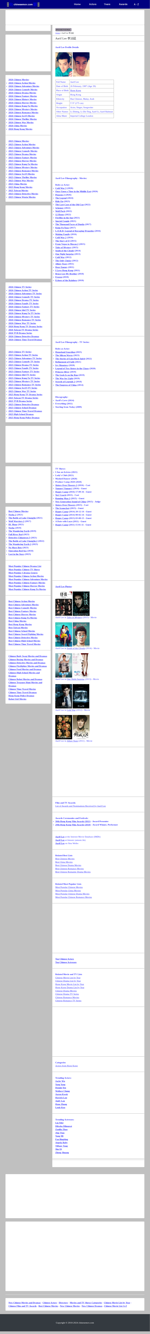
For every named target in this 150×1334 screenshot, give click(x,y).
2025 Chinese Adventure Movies (23, 147)
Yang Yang (60, 1084)
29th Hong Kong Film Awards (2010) (73, 825)
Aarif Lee (60, 837)
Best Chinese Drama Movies (68, 865)
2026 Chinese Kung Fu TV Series (24, 313)
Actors (57, 33)
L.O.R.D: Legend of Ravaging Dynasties (74, 231)
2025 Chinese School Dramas (22, 408)
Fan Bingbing (61, 1139)
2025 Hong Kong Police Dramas (24, 417)
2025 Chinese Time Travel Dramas (25, 411)
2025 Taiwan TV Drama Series (23, 398)
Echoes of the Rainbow (66, 280)
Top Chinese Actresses (66, 962)
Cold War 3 (60, 188)
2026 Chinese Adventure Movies (23, 86)
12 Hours (59, 214)
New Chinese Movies (70, 1306)
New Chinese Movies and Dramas (24, 1303)
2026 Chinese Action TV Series (23, 290)
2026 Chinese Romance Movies (23, 112)
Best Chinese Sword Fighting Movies (25, 634)
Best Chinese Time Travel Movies (24, 644)
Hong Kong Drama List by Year (69, 987)
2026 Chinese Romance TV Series (24, 320)
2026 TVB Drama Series (20, 333)
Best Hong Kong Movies (20, 624)
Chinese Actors (50, 1303)
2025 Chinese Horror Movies (22, 161)
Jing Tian (59, 1133)
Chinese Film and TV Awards (22, 1306)
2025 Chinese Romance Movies (23, 171)
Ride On (59, 201)
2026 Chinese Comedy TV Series (24, 297)
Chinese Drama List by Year (68, 981)
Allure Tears (61, 264)
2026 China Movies (17, 126)
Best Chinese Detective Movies (23, 637)
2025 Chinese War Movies (21, 180)
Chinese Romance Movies (67, 997)
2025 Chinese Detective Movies (23, 194)
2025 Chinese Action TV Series (23, 355)
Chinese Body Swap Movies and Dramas (27, 656)
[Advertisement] (75, 17)
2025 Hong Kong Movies (20, 187)
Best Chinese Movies (64, 859)
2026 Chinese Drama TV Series (23, 300)
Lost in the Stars (16, 554)
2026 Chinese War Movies (21, 122)
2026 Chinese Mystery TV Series (24, 317)
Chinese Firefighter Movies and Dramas (27, 666)
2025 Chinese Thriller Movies (22, 177)
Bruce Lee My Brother (66, 274)
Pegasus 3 (60, 195)
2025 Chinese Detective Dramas (23, 404)
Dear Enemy (61, 267)
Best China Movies (64, 862)
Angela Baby (61, 1142)
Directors (63, 1303)
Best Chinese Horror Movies (22, 614)
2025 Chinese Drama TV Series (23, 365)
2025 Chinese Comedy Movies (22, 151)
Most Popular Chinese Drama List (24, 566)
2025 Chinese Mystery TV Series (24, 381)
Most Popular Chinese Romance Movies (73, 897)
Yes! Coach (60, 495)
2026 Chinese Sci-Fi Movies (21, 116)
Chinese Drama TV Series (67, 994)
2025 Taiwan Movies (18, 190)
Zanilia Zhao (61, 1129)
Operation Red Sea (17, 551)
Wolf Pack (60, 211)
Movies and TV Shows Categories (86, 1303)
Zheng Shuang (62, 1152)
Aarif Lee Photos (63, 586)
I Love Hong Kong (64, 270)
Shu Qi (58, 1149)
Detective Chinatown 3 (19, 537)
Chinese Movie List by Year (67, 978)
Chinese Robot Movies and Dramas (25, 679)
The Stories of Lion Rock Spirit (70, 358)
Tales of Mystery (63, 247)
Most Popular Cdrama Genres (23, 573)
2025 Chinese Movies (18, 141)
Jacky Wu (60, 1081)
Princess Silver (62, 372)
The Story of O (62, 241)
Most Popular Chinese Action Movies (26, 576)
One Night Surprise (64, 254)
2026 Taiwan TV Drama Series (23, 330)
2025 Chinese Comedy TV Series (24, 361)
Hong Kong (75, 90)
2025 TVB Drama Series (20, 401)
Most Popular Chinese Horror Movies (26, 586)
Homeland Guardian (65, 352)
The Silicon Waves (64, 355)
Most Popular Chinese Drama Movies (72, 894)
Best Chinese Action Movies (21, 601)
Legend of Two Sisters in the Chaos (72, 368)
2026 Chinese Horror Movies (22, 103)
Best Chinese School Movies (21, 631)
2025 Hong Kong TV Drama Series (25, 394)
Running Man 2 (62, 498)
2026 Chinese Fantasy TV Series (23, 307)
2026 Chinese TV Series (19, 287)
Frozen (58, 277)
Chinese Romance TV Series (68, 1000)
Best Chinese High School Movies (24, 641)
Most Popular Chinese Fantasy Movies (26, 583)
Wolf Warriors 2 (16, 521)
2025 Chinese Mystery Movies (22, 167)
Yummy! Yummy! (63, 488)
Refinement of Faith (64, 362)
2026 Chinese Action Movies (21, 83)
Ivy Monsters (61, 365)
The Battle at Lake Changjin (22, 518)
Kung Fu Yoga (62, 228)
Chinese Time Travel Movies (22, 689)
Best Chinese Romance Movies (69, 868)
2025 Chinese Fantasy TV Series (23, 371)
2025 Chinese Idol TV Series (22, 375)
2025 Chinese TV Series (19, 352)
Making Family (62, 234)
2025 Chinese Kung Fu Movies (23, 164)
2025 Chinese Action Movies (21, 144)
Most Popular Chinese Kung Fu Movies (27, 589)
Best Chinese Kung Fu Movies (22, 618)
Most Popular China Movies (68, 890)
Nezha (11, 528)
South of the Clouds (64, 251)
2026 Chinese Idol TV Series (22, 310)
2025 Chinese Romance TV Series (24, 385)
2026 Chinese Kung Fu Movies (23, 106)
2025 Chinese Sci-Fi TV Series (22, 388)
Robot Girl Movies (17, 699)
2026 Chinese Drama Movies (22, 93)
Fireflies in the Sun (64, 218)
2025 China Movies (17, 184)
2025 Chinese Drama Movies (22, 154)
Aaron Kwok (61, 1094)
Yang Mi (59, 1136)
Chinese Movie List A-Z (115, 1306)
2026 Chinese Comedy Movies (22, 89)
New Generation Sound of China (70, 501)
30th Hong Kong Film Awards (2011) (73, 821)
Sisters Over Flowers (65, 505)
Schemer (59, 208)
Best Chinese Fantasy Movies (22, 611)
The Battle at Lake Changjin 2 (22, 541)
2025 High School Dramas (21, 414)
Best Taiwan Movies (18, 627)
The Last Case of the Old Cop (69, 204)
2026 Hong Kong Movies (20, 129)
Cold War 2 (60, 237)
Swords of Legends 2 (65, 381)
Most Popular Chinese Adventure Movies (28, 579)
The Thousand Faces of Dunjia (69, 224)
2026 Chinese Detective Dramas (23, 336)
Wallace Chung (62, 1091)
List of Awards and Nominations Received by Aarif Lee (80, 806)
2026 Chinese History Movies (22, 99)
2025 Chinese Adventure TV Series (25, 358)
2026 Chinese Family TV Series (23, 303)
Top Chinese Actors (64, 959)
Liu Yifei (59, 1123)
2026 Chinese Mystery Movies (22, 109)
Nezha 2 (12, 514)
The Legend (61, 198)
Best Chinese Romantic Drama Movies (73, 872)
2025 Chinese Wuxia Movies (22, 197)
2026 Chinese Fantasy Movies (22, 96)
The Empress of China (66, 385)
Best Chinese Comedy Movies (22, 608)
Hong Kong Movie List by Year (69, 984)
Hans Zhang (61, 1104)
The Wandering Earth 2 (19, 544)
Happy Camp (61, 492)
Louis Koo (60, 1107)
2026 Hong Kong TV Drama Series (25, 326)
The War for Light (64, 378)
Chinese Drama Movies (66, 991)
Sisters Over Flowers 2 (66, 485)
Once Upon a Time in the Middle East (73, 191)
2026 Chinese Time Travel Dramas (25, 339)
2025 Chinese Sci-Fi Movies (21, 174)
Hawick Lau (61, 1097)
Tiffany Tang (61, 1146)
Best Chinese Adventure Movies (23, 604)
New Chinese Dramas (92, 1306)
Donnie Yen (60, 1088)
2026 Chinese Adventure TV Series (25, 293)
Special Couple (62, 221)
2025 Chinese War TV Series (22, 391)
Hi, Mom (12, 524)
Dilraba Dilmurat (63, 1126)
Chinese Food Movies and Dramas (24, 669)
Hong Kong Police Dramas (21, 696)
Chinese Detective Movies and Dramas (26, 663)
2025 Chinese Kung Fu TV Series (24, 378)
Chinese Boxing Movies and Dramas (25, 659)
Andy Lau (60, 1101)
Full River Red (15, 534)
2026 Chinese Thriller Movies (22, 119)
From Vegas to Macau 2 (66, 244)
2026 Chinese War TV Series (22, 323)
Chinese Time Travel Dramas (22, 692)
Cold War (60, 257)
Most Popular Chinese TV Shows (24, 569)
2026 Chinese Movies (18, 79)
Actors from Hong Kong (66, 1066)
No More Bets (15, 547)
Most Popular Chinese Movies (69, 887)
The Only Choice (63, 260)
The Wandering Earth (18, 531)
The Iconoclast (62, 508)
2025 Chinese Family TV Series (23, 368)
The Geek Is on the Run (66, 375)
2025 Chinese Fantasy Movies (22, 157)
